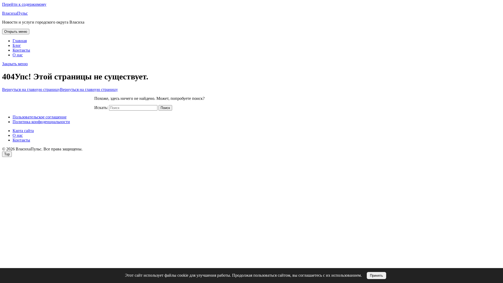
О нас (18, 55)
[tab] (15, 31)
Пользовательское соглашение (40, 117)
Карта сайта (23, 130)
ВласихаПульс (15, 13)
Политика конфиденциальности (41, 121)
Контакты (21, 50)
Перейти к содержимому (24, 4)
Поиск (165, 108)
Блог (17, 45)
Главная (20, 41)
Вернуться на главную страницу (60, 89)
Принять (376, 275)
